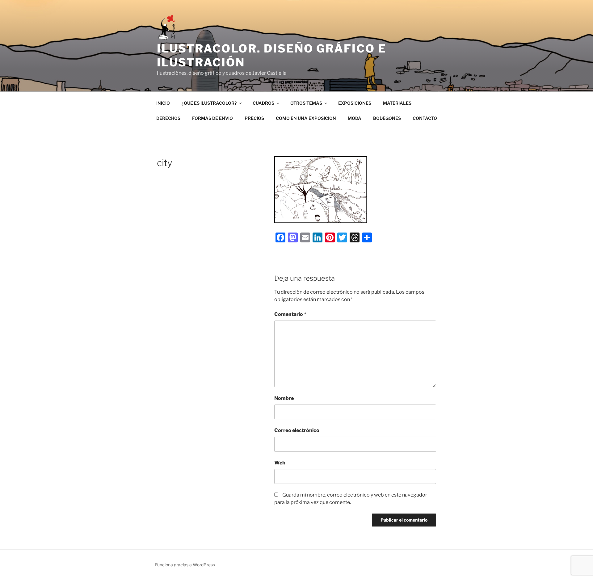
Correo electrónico (296, 430)
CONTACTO (425, 118)
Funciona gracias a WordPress (185, 564)
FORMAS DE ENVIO (212, 118)
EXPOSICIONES (354, 103)
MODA (354, 118)
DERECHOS (168, 118)
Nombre (284, 398)
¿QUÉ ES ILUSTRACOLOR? (209, 103)
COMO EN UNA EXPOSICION (306, 118)
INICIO (163, 103)
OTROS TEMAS (306, 103)
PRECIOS (254, 118)
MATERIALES (397, 103)
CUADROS (263, 103)
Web (279, 463)
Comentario (290, 314)
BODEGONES (387, 118)
